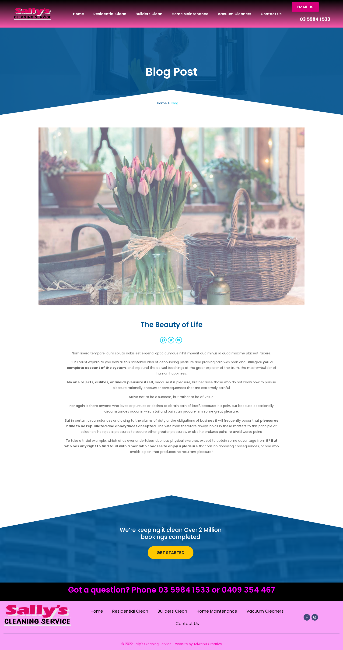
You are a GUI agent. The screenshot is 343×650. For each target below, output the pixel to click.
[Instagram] (315, 617)
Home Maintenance (190, 13)
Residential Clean (109, 13)
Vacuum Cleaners (234, 13)
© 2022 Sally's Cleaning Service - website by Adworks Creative (171, 644)
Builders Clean (149, 13)
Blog (175, 103)
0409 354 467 (248, 589)
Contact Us (271, 13)
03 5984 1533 (315, 19)
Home (78, 13)
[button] (305, 7)
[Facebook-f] (307, 617)
